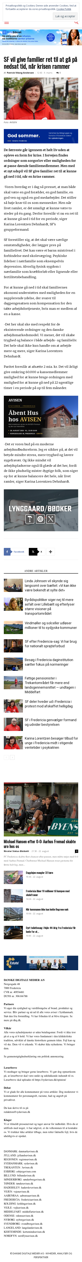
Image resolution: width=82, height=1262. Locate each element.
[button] (6, 22)
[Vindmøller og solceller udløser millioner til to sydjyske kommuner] (13, 627)
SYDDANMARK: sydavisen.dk (21, 1163)
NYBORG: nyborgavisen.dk (19, 1219)
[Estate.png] (41, 963)
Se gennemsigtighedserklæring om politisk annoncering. (34, 1056)
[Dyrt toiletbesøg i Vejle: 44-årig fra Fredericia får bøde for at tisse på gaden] (13, 932)
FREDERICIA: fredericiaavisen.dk (23, 1199)
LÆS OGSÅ (13, 571)
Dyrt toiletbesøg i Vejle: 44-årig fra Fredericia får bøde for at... (51, 929)
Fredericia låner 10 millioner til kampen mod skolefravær (48, 893)
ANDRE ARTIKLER (35, 571)
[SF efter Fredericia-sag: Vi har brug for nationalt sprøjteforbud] (13, 645)
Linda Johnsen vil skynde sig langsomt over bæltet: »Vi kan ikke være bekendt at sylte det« (50, 585)
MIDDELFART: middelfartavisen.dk (24, 1211)
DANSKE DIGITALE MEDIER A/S (24, 980)
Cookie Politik (63, 9)
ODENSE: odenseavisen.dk (18, 1215)
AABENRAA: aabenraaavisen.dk (21, 1195)
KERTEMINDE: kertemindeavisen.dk (24, 1231)
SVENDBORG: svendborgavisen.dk (23, 1223)
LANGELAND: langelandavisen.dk (23, 1227)
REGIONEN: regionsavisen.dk (20, 1159)
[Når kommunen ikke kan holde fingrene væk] (13, 914)
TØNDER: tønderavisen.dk (18, 1183)
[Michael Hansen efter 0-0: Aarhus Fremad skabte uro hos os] (41, 809)
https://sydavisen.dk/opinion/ (50, 1079)
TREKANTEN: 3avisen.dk (18, 1167)
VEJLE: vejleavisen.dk (16, 1207)
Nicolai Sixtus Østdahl (16, 851)
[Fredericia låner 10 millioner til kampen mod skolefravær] (13, 895)
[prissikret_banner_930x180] (41, 37)
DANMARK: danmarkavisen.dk (21, 1151)
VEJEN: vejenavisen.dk (16, 1191)
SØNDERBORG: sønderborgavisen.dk (24, 1179)
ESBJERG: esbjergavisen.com (20, 1171)
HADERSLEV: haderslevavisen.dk (22, 1187)
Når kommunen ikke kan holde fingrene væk (47, 909)
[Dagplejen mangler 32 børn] (13, 877)
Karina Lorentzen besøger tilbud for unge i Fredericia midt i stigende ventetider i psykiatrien (51, 743)
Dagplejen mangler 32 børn (39, 872)
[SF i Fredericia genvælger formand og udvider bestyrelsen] (13, 724)
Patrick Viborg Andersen (20, 72)
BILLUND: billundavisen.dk (19, 1175)
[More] (51, 552)
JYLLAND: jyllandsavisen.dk (20, 1155)
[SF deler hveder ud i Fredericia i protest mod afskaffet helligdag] (13, 706)
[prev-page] (6, 757)
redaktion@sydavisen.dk (17, 1112)
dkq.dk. (17, 1020)
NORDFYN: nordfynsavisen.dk (21, 1235)
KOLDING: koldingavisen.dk (20, 1203)
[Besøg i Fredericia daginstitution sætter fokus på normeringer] (13, 664)
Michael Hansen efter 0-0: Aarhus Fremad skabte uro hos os (40, 843)
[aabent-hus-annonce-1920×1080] (41, 417)
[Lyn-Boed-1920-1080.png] (41, 510)
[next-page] (12, 757)
